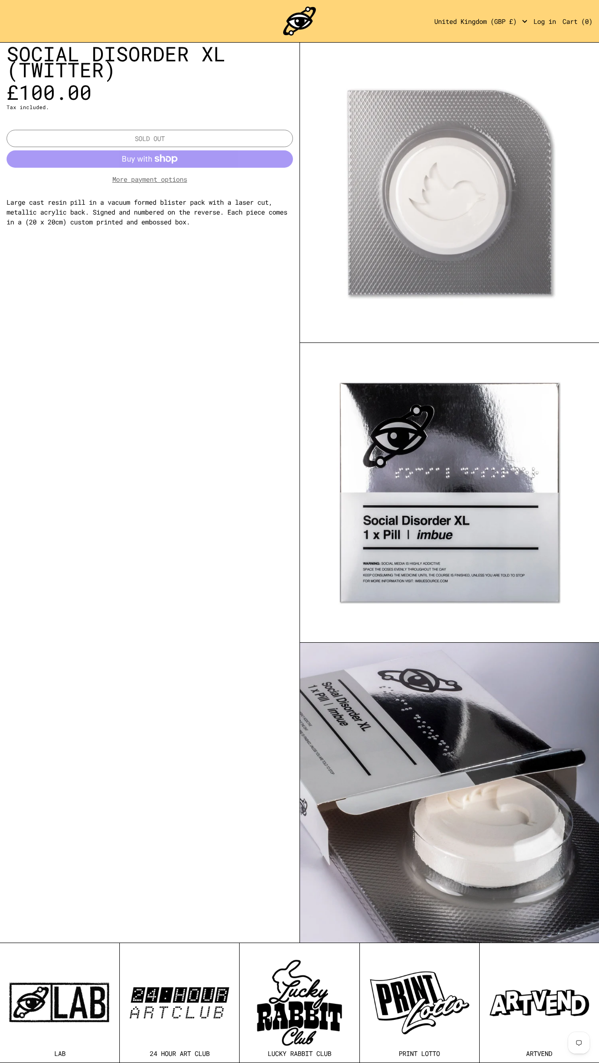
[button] (577, 21)
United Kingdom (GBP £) (477, 21)
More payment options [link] (149, 179)
